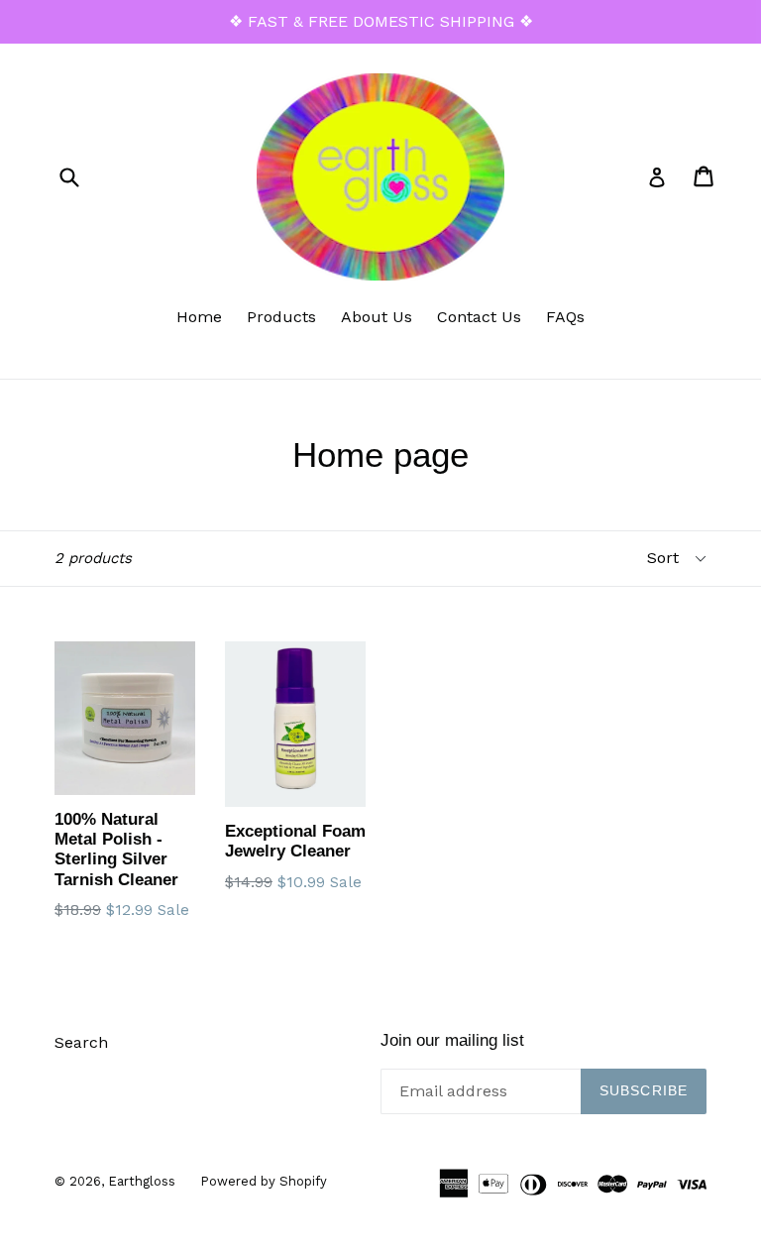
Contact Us (479, 316)
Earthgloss (141, 1181)
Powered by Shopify (263, 1181)
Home (199, 316)
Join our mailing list (452, 1040)
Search (81, 1042)
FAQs (565, 316)
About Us (376, 316)
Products (281, 316)
